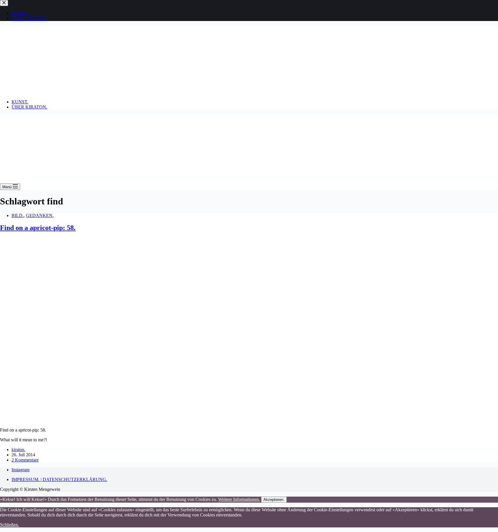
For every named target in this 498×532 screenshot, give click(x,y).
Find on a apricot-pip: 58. (38, 227)
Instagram (20, 469)
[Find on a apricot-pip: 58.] (92, 420)
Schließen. (9, 524)
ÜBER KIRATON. (29, 107)
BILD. (18, 215)
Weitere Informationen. (239, 499)
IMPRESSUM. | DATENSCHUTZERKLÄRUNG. (59, 479)
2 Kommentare (25, 459)
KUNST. (20, 101)
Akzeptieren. (273, 499)
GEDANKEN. (40, 215)
